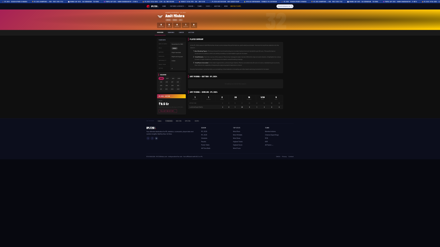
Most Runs (236, 131)
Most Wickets (237, 135)
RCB (266, 138)
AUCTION (217, 6)
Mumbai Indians (270, 131)
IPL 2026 (204, 131)
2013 (172, 85)
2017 (172, 82)
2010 (166, 89)
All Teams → (269, 145)
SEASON (190, 6)
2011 (161, 89)
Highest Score (237, 145)
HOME (164, 6)
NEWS (226, 6)
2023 (167, 78)
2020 (178, 78)
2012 (178, 85)
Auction (191, 32)
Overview (160, 32)
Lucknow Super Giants (196, 107)
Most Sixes (236, 138)
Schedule (204, 138)
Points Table (205, 145)
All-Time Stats (205, 148)
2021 (173, 78)
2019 (161, 82)
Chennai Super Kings (272, 135)
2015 (161, 85)
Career (181, 32)
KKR (266, 141)
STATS (208, 6)
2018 (166, 82)
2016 (178, 82)
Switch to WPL (235, 6)
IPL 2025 (204, 135)
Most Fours (237, 148)
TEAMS (199, 6)
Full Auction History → (167, 111)
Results (203, 141)
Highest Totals (238, 141)
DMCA (278, 156)
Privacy (284, 156)
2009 (172, 89)
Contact (291, 156)
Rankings (171, 32)
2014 (166, 85)
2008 (178, 89)
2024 (161, 78)
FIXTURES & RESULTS (177, 6)
